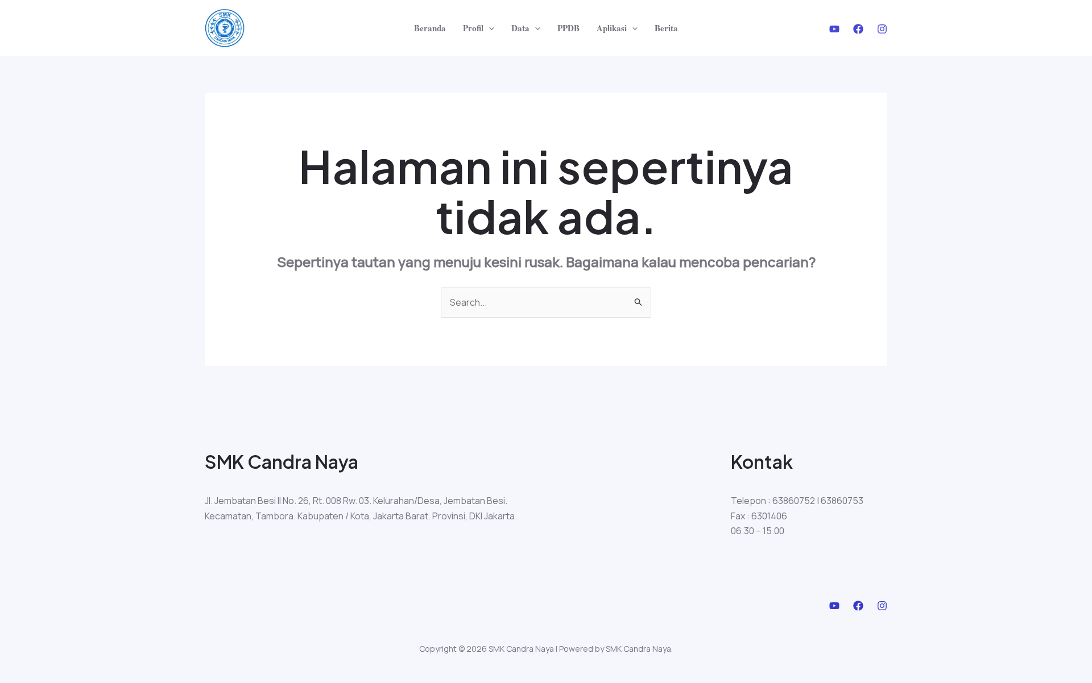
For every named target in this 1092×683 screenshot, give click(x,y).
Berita (666, 28)
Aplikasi (612, 28)
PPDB (568, 28)
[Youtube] (834, 29)
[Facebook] (858, 29)
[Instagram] (882, 29)
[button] (488, 28)
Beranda (430, 28)
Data (520, 28)
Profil (473, 28)
